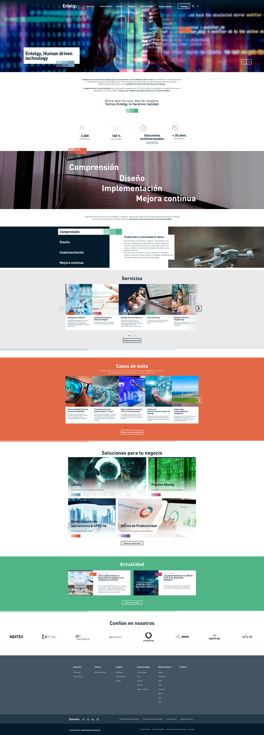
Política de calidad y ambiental (129, 719)
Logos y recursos (142, 689)
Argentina (161, 676)
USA (159, 702)
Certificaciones (142, 672)
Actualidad (119, 672)
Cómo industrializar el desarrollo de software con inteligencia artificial (110, 577)
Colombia (161, 689)
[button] (95, 6)
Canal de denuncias (186, 719)
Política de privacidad (158, 729)
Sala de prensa (120, 676)
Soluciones (76, 672)
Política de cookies (145, 729)
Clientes (139, 685)
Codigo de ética (171, 719)
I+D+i (138, 676)
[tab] (84, 232)
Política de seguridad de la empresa (176, 729)
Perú (159, 698)
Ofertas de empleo (100, 672)
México (160, 693)
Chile (160, 685)
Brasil (160, 681)
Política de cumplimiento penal (153, 719)
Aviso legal (191, 729)
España (160, 672)
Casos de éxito (77, 676)
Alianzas (139, 681)
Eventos (118, 681)
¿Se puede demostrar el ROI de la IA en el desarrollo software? (178, 577)
